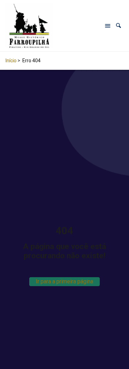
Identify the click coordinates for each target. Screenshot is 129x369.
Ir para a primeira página (64, 281)
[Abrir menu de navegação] (107, 25)
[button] (118, 25)
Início (11, 60)
